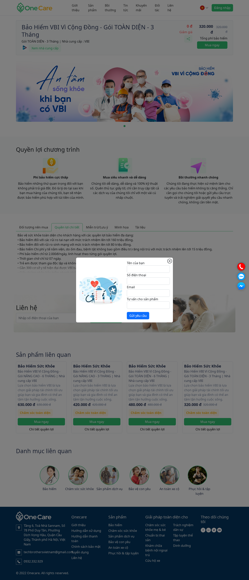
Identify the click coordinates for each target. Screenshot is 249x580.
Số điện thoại (136, 275)
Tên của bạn (136, 263)
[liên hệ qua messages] (241, 286)
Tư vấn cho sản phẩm (142, 299)
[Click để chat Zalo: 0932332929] (241, 276)
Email (131, 287)
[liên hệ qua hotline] (241, 267)
